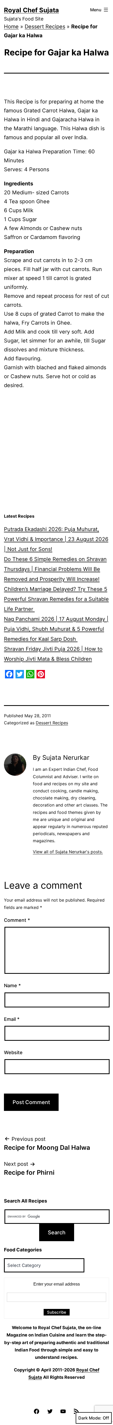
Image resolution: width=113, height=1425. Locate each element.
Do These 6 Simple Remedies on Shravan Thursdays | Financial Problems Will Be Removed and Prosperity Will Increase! (55, 569)
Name (12, 985)
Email (11, 1019)
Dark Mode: (89, 1418)
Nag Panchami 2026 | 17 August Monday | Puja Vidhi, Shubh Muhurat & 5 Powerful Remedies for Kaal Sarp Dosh (56, 629)
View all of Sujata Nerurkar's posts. (68, 851)
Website (13, 1052)
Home (11, 26)
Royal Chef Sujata (31, 10)
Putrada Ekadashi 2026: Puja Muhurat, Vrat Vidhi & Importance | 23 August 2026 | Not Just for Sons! (56, 539)
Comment (17, 920)
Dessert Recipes (45, 26)
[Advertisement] (56, 451)
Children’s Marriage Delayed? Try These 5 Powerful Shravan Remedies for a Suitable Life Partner (56, 599)
